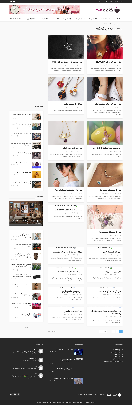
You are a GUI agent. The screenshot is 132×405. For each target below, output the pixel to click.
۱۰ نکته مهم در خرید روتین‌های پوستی (21, 284)
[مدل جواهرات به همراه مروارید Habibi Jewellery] (105, 307)
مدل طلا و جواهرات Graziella (69, 272)
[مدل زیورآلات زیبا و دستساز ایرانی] (105, 89)
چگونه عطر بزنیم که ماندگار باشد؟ (22, 134)
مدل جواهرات (106, 19)
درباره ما (121, 2)
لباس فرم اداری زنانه (115, 359)
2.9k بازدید (105, 317)
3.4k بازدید (104, 151)
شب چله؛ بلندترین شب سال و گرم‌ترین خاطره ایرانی (23, 245)
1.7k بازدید (66, 107)
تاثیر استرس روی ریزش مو (24, 172)
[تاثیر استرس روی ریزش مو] (36, 174)
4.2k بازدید (105, 255)
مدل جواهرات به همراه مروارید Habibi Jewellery (105, 312)
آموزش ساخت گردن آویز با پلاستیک (67, 252)
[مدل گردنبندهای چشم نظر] (105, 175)
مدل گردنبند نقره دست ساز (110, 232)
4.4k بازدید (66, 275)
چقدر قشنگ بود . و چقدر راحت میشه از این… (24, 368)
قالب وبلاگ (118, 357)
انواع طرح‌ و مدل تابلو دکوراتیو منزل (27, 220)
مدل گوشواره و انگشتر (73, 311)
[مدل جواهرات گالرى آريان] (66, 287)
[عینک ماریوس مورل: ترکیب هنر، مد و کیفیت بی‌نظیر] (36, 296)
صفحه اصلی (120, 24)
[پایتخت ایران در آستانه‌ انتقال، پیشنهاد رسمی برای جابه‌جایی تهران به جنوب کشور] (36, 266)
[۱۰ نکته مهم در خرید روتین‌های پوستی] (36, 286)
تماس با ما (101, 2)
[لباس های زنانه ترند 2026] (36, 155)
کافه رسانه (56, 19)
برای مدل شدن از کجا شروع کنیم (64, 349)
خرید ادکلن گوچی (116, 352)
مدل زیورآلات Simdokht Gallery (68, 210)
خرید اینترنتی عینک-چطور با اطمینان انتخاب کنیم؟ (21, 115)
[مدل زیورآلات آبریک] (105, 268)
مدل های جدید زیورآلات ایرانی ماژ (68, 190)
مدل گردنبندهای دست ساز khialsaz (67, 62)
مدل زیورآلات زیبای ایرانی (72, 148)
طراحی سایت (117, 354)
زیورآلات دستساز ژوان (112, 252)
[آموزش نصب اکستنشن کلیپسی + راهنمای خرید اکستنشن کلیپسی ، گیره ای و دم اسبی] (36, 256)
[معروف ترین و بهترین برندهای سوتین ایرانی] (36, 306)
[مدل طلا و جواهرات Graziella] (66, 268)
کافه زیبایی (94, 19)
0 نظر (118, 65)
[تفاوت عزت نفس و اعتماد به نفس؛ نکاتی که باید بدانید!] (36, 315)
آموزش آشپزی (68, 19)
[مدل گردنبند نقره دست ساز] (105, 217)
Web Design (117, 350)
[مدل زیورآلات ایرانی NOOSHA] (105, 47)
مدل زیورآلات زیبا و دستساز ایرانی (107, 104)
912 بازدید (106, 65)
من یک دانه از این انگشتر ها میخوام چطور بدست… (25, 353)
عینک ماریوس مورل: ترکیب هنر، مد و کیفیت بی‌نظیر (21, 294)
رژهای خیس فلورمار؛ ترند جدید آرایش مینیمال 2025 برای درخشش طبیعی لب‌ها (22, 236)
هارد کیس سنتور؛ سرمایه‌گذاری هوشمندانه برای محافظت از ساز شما (22, 275)
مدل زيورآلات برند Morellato (65, 369)
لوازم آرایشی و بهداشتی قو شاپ (112, 361)
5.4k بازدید (104, 193)
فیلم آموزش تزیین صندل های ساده (64, 378)
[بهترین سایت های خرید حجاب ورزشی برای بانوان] (36, 126)
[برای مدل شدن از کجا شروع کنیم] (78, 352)
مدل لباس (118, 19)
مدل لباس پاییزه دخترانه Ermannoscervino (66, 360)
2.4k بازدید (66, 314)
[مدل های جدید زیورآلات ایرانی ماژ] (66, 175)
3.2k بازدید (66, 294)
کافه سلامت (18, 19)
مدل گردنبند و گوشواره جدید (109, 291)
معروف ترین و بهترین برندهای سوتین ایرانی (21, 304)
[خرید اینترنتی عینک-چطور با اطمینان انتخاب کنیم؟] (36, 117)
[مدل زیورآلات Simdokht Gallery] (66, 206)
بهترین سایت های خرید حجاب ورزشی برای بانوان (21, 125)
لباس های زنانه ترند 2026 (24, 153)
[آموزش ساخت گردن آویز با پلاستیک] (66, 248)
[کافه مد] (108, 9)
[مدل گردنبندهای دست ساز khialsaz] (66, 47)
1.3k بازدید (66, 65)
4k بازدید (105, 235)
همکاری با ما (109, 2)
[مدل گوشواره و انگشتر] (66, 307)
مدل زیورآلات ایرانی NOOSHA (108, 62)
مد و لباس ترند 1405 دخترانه (23, 162)
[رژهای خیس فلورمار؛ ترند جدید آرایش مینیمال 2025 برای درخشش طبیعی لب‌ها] (36, 236)
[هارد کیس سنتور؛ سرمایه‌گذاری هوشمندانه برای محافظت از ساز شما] (36, 277)
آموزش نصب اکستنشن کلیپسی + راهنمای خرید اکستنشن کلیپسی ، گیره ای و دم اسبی (21, 255)
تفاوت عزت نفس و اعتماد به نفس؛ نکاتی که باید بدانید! (22, 314)
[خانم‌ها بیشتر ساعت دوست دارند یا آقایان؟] (36, 184)
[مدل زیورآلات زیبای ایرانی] (66, 133)
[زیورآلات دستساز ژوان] (105, 248)
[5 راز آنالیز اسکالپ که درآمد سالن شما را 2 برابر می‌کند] (36, 145)
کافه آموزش (44, 19)
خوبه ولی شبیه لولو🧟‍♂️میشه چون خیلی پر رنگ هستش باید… (23, 377)
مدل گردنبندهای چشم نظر (110, 190)
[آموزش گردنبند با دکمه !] (66, 89)
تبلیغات (116, 2)
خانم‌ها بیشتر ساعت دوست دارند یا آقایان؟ (22, 183)
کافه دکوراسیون (31, 19)
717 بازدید (30, 223)
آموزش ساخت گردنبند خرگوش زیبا (107, 148)
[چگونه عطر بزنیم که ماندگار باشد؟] (36, 136)
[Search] (11, 18)
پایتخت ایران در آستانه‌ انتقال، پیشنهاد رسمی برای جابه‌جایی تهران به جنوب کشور (21, 266)
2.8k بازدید (66, 193)
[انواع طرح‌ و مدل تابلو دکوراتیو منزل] (26, 213)
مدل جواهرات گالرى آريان (72, 291)
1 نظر (119, 151)
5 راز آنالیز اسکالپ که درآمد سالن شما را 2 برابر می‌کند (21, 144)
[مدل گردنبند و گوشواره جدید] (105, 287)
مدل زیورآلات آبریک (113, 272)
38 (105, 331)
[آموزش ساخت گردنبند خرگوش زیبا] (105, 133)
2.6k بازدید (66, 213)
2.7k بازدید (65, 151)
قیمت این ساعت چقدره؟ (29, 361)
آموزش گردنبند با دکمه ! (72, 104)
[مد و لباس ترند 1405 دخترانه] (36, 165)
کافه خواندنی (81, 19)
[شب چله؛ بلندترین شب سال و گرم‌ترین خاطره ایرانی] (36, 246)
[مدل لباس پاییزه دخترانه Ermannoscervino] (78, 359)
